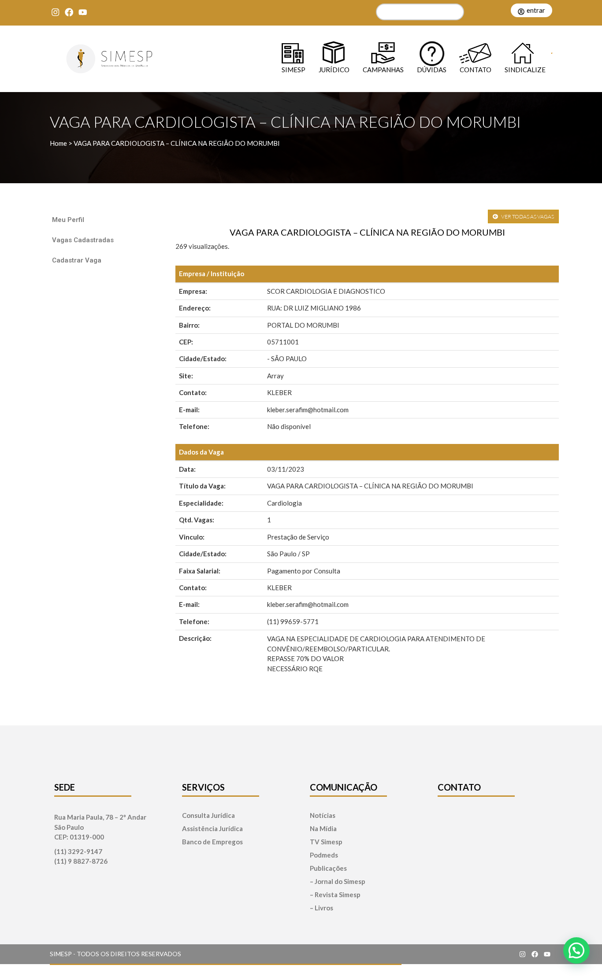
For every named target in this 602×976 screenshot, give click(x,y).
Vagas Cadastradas (83, 240)
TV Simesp (326, 842)
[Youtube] (82, 12)
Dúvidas (431, 69)
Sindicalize (525, 69)
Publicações (328, 868)
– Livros (321, 908)
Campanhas (383, 69)
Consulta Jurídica (208, 815)
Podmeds (324, 855)
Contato (475, 69)
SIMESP (293, 69)
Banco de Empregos (212, 842)
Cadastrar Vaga (76, 260)
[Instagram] (55, 12)
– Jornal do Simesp (337, 881)
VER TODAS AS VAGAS (527, 216)
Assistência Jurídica (212, 828)
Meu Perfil (68, 220)
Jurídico (334, 69)
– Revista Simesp (335, 894)
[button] (576, 950)
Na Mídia (323, 828)
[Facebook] (68, 12)
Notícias (322, 815)
